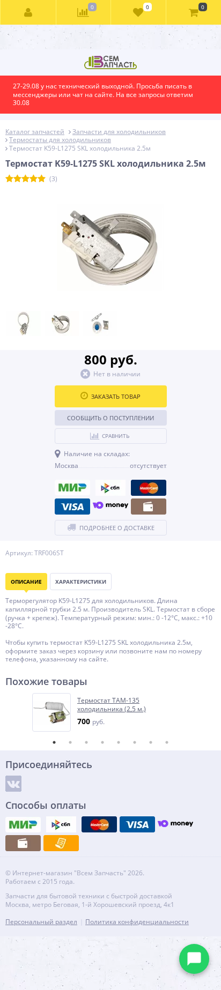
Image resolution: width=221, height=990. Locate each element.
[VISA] (72, 506)
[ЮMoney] (110, 506)
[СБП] (110, 488)
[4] (34, 179)
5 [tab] (118, 742)
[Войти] (28, 12)
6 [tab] (134, 742)
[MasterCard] (148, 488)
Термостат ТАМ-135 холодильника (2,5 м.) (111, 704)
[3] (25, 179)
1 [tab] (54, 742)
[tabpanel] (111, 712)
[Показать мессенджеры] (194, 959)
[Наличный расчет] (148, 506)
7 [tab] (150, 742)
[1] (9, 179)
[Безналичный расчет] (61, 843)
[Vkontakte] (13, 784)
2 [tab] (70, 742)
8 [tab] (166, 742)
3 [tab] (86, 742)
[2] (17, 179)
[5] (42, 179)
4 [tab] (102, 742)
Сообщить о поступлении (110, 418)
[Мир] (72, 488)
